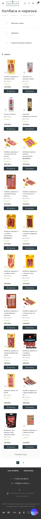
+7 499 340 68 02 (21, 479)
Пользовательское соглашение (22, 493)
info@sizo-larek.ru (22, 483)
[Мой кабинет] (33, 3)
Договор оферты (22, 496)
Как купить (13, 471)
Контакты (28, 471)
